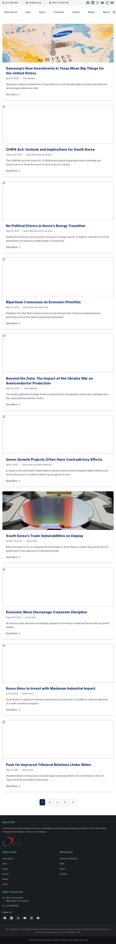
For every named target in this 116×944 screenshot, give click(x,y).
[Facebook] (87, 2)
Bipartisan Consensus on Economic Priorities (43, 302)
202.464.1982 (11, 2)
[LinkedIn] (92, 2)
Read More (12, 94)
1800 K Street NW (60, 2)
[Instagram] (107, 2)
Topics (42, 12)
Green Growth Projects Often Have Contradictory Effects (54, 459)
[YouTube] (102, 2)
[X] (97, 2)
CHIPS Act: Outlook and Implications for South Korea (50, 149)
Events (76, 12)
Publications (10, 12)
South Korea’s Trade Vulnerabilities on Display (44, 536)
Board (62, 869)
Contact (63, 874)
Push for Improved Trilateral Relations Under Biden (48, 765)
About (106, 12)
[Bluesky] (112, 2)
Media (91, 12)
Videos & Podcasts (68, 858)
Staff (62, 863)
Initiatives (59, 12)
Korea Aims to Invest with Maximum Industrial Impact (50, 688)
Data (28, 12)
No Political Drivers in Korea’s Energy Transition (45, 226)
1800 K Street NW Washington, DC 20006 (17, 899)
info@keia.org (35, 2)
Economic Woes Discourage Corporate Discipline (46, 612)
